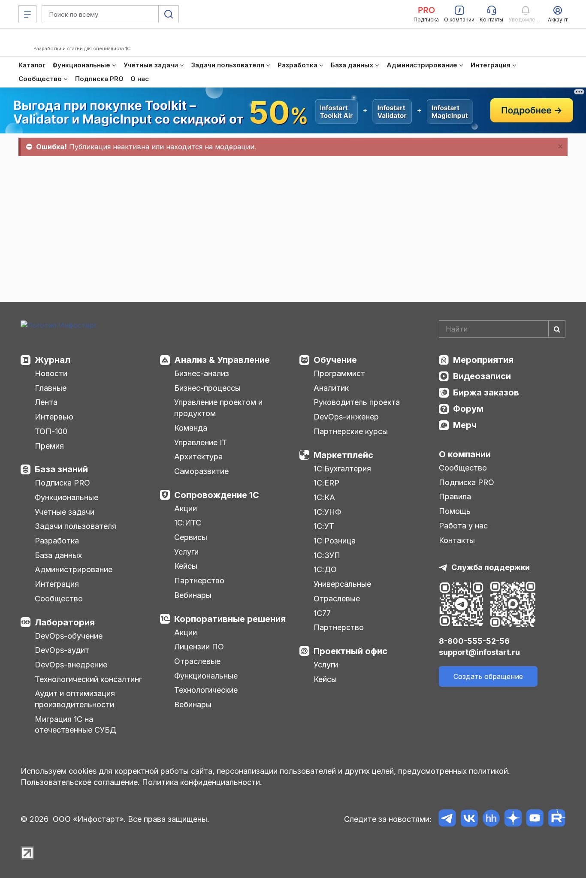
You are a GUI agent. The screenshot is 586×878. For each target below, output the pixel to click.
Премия (49, 445)
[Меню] (27, 14)
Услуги (186, 551)
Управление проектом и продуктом (218, 408)
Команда (190, 427)
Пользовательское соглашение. (80, 782)
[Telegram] (447, 819)
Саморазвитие (201, 471)
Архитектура (198, 456)
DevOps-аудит (62, 650)
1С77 (322, 613)
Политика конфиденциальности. (202, 782)
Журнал (52, 360)
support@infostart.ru (479, 652)
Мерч (465, 425)
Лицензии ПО (199, 646)
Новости (51, 373)
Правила (455, 496)
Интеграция (57, 583)
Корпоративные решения (230, 619)
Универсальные (342, 583)
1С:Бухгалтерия (342, 468)
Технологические (206, 689)
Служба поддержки (490, 567)
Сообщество (59, 598)
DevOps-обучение (69, 635)
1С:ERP (326, 482)
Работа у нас (463, 525)
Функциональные (66, 497)
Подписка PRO (62, 482)
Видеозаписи (482, 376)
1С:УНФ (327, 511)
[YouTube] (535, 819)
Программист (339, 373)
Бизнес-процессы (207, 387)
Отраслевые (197, 661)
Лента (46, 402)
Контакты (457, 540)
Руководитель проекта (357, 402)
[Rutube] (556, 819)
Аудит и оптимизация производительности (75, 699)
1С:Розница (335, 540)
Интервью (54, 416)
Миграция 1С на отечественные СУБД (75, 725)
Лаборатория (65, 622)
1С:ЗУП (327, 555)
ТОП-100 (51, 431)
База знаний (61, 469)
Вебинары (192, 595)
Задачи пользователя (75, 526)
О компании (465, 454)
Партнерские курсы (351, 431)
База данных (58, 555)
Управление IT (200, 442)
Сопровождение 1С (216, 495)
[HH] (491, 819)
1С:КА (324, 497)
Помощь (455, 511)
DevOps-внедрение (71, 664)
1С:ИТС (187, 522)
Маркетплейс (343, 455)
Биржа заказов (486, 392)
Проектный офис (350, 651)
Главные (50, 387)
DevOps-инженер (346, 416)
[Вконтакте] (469, 819)
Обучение (335, 360)
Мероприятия (483, 360)
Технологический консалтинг (88, 679)
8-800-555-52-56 (474, 641)
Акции (185, 508)
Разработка (57, 540)
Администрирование (73, 569)
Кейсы (185, 565)
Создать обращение (488, 676)
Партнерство (199, 580)
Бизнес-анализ (201, 373)
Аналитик (331, 387)
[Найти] (556, 329)
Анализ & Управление (222, 360)
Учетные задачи (64, 511)
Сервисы (190, 537)
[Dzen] (513, 819)
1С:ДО (325, 569)
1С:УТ (324, 526)
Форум (468, 409)
